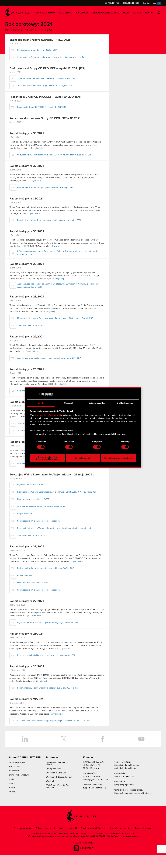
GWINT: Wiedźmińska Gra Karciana (57, 786)
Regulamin (59, 828)
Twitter (63, 739)
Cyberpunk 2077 (53, 769)
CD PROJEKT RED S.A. (93, 762)
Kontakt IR (72, 828)
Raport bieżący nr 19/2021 (26, 699)
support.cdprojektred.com (94, 788)
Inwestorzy (81, 13)
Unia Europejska (149, 3)
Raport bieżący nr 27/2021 (26, 336)
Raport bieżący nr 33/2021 (26, 133)
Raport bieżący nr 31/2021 (26, 198)
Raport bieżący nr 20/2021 (26, 666)
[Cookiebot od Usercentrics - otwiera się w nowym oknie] (41, 394)
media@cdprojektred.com (127, 765)
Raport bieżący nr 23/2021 (26, 546)
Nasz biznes (65, 13)
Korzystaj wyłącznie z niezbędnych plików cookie (47, 458)
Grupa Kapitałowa (44, 13)
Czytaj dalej (36, 148)
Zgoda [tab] (41, 403)
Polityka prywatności (23, 828)
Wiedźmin (50, 781)
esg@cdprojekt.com (125, 785)
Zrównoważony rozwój (105, 13)
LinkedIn (24, 739)
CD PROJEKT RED (17, 12)
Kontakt (149, 13)
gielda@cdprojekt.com (126, 768)
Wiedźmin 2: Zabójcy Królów (59, 777)
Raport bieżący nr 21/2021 (26, 633)
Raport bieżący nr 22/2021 (26, 601)
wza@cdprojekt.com (125, 776)
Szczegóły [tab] (69, 403)
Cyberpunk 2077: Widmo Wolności (57, 763)
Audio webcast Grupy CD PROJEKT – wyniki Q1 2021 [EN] (47, 68)
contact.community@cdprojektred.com (133, 793)
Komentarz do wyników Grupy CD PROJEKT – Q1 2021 (44, 118)
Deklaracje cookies (143, 828)
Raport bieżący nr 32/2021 (26, 166)
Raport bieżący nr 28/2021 (26, 296)
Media (126, 13)
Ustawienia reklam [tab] (97, 403)
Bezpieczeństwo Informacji (93, 828)
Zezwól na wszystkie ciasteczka (118, 458)
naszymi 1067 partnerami (49, 415)
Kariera (137, 13)
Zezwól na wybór (83, 458)
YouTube (141, 739)
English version (131, 3)
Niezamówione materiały (120, 828)
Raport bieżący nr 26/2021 (26, 369)
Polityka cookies (43, 828)
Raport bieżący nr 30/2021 (26, 231)
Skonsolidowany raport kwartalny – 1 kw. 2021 (39, 39)
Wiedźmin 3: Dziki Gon (56, 773)
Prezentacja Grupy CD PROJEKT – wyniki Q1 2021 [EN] (45, 97)
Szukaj (159, 12)
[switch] (69, 447)
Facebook (102, 739)
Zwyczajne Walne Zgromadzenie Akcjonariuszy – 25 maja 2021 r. (51, 474)
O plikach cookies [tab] (125, 403)
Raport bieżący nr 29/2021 (26, 264)
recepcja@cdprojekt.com (96, 779)
